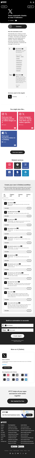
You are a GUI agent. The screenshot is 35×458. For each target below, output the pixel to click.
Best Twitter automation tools (26, 428)
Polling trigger (11, 204)
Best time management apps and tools (27, 430)
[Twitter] (20, 453)
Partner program (16, 450)
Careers (11, 450)
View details (7, 208)
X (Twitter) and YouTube (12, 437)
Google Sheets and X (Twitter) (13, 434)
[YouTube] (18, 453)
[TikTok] (23, 453)
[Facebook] (10, 453)
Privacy (25, 450)
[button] (33, 2)
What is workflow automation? (26, 432)
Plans (2, 439)
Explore (2, 425)
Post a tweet (18, 74)
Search (2, 437)
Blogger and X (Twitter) (12, 443)
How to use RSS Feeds (25, 434)
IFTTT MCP (3, 432)
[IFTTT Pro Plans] (16, 20)
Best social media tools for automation (27, 443)
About (29, 450)
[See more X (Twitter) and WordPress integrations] (24, 379)
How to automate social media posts (27, 441)
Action (10, 293)
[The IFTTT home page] (3, 2)
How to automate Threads (25, 439)
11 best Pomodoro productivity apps (27, 437)
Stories (2, 428)
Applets (2, 430)
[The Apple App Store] (14, 447)
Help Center (3, 434)
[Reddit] (26, 453)
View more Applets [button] (17, 152)
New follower (19, 48)
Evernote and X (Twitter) (12, 441)
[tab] (5, 195)
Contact (21, 450)
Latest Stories (24, 425)
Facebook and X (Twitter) (12, 432)
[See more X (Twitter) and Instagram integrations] (6, 375)
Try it (29, 208)
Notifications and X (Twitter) (13, 439)
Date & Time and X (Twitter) (12, 428)
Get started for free (17, 401)
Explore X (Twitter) (7, 367)
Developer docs (3, 441)
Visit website (4, 364)
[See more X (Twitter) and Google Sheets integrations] (15, 379)
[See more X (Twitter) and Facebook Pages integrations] (24, 375)
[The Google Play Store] (21, 447)
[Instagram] (15, 453)
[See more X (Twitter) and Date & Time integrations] (15, 375)
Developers (7, 450)
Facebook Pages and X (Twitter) (13, 430)
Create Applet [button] (17, 336)
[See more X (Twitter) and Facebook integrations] (6, 379)
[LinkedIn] (13, 453)
